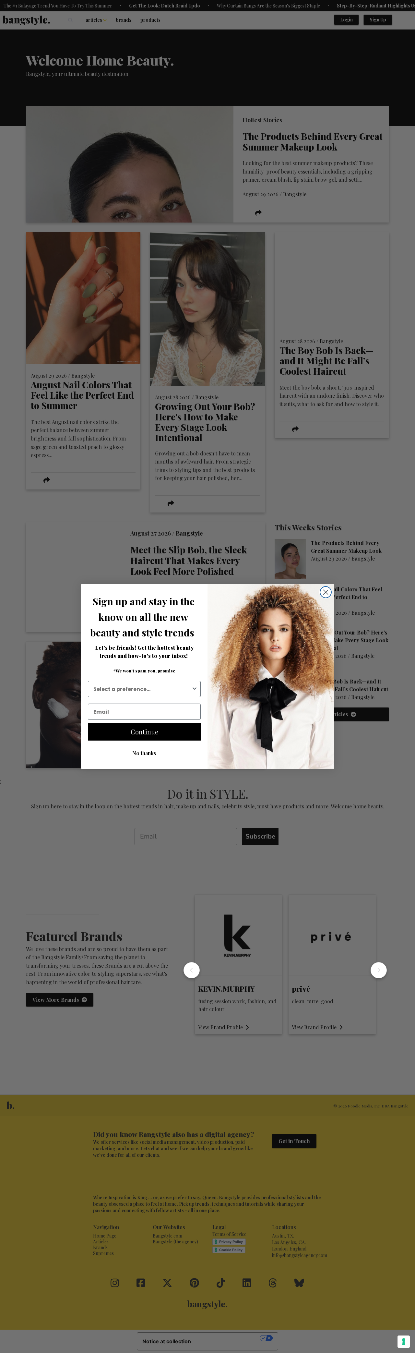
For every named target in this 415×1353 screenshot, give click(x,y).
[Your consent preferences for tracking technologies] (403, 1341)
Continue (144, 731)
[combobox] (142, 689)
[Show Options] (194, 689)
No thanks (144, 753)
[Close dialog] (325, 592)
